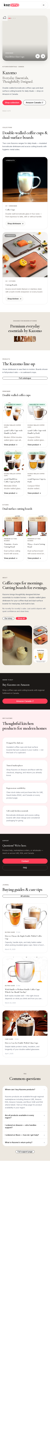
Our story (8, 618)
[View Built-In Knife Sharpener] (25, 38)
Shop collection (12, 102)
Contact (25, 861)
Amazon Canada (33, 102)
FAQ (25, 867)
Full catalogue (25, 378)
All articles (25, 896)
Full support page (25, 1152)
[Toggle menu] (43, 5)
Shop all (21, 618)
